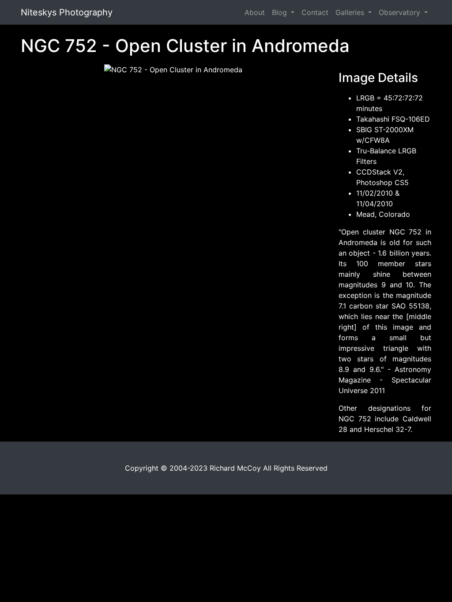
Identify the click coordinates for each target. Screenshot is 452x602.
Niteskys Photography (67, 12)
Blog (280, 12)
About (255, 12)
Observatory (400, 12)
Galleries (350, 12)
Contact (314, 12)
